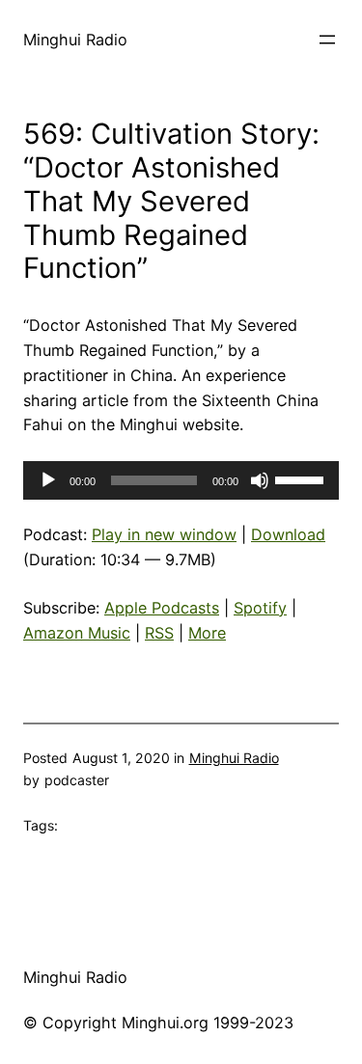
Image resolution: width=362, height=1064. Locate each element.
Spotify (260, 607)
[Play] (48, 480)
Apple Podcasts (161, 607)
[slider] (302, 478)
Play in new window (164, 534)
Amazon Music (76, 632)
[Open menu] (327, 39)
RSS (159, 632)
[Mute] (259, 480)
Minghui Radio (75, 39)
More (207, 632)
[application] (181, 480)
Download (288, 534)
